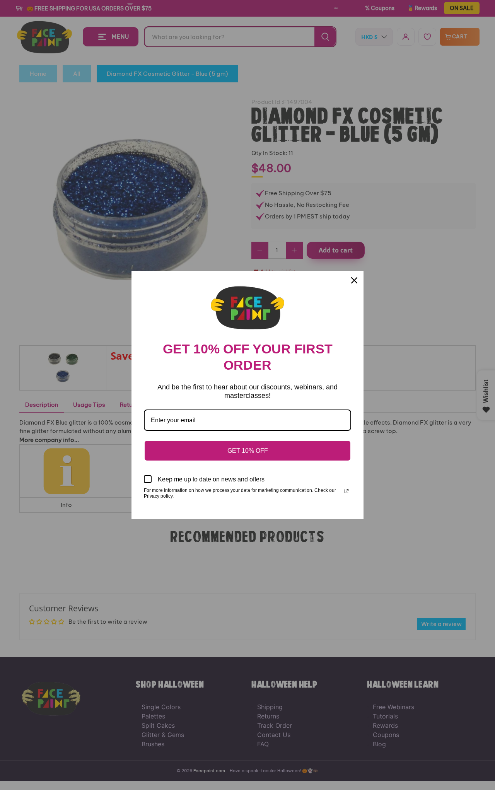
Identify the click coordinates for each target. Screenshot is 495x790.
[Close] (354, 280)
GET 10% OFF (247, 450)
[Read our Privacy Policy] (346, 491)
